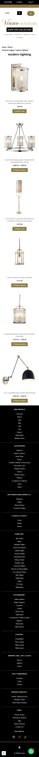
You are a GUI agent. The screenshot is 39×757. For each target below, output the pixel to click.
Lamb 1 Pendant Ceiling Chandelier (19, 277)
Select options (20, 170)
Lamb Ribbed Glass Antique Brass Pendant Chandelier (19, 335)
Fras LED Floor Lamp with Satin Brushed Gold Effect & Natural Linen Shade (19, 220)
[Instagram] (19, 737)
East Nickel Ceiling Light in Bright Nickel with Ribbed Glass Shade (19, 161)
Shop (10, 47)
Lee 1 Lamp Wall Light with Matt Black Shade (19, 393)
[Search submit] (19, 13)
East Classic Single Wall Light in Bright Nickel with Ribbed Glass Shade (19, 102)
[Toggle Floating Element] (31, 751)
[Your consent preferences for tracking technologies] (4, 753)
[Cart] (31, 13)
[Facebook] (13, 737)
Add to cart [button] (20, 111)
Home (4, 47)
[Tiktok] (25, 737)
